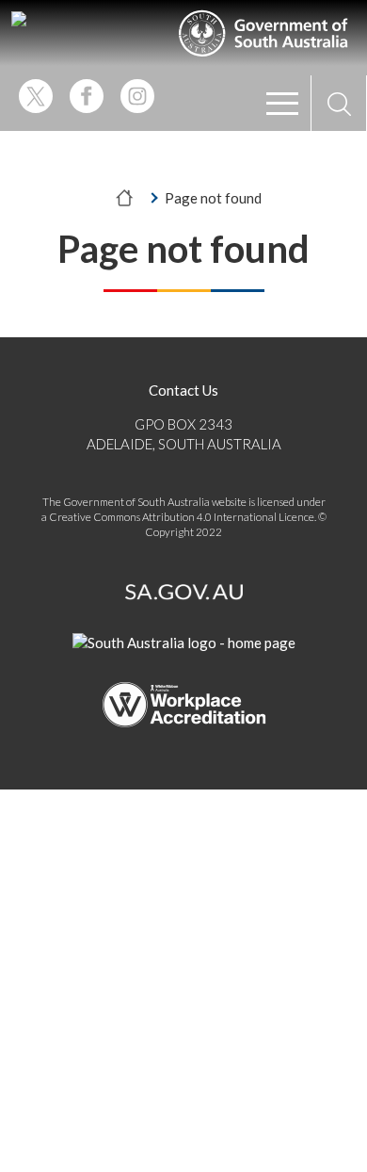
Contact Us (183, 390)
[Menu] (282, 103)
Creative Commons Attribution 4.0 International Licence (181, 517)
